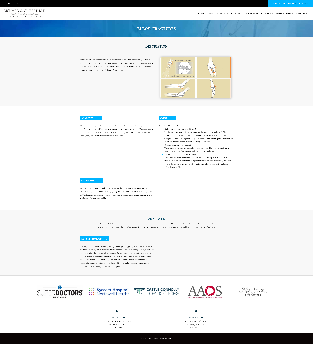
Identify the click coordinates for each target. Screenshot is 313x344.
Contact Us (303, 13)
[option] (60, 292)
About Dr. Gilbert (218, 13)
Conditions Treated (247, 13)
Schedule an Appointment (291, 3)
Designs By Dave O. (166, 338)
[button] (35, 292)
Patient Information (278, 13)
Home (201, 13)
